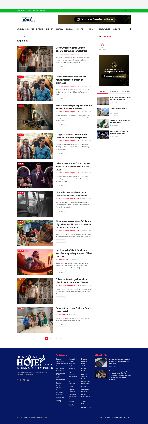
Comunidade (72, 394)
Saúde (58, 377)
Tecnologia (72, 368)
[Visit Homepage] (28, 19)
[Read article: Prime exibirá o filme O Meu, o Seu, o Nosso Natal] (35, 320)
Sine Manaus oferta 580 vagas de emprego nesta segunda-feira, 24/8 (119, 361)
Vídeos (71, 386)
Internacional (72, 396)
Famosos (58, 390)
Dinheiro (71, 361)
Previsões (72, 383)
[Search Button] (130, 29)
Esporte (80, 29)
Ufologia (83, 404)
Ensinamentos (73, 376)
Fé (69, 381)
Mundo (83, 371)
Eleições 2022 (85, 381)
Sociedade (90, 29)
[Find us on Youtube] (28, 380)
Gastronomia (59, 392)
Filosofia (58, 366)
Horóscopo (59, 395)
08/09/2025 (84, 198)
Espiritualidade (104, 29)
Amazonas (72, 391)
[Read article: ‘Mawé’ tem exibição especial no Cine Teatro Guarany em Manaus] (35, 117)
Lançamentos (60, 397)
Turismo (83, 401)
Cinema (20, 77)
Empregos (72, 363)
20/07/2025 (84, 230)
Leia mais (61, 66)
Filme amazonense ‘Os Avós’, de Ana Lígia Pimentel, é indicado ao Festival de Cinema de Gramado (73, 224)
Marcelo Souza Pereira (60, 374)
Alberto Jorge (60, 361)
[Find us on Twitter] (125, 11)
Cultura (59, 29)
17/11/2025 (84, 173)
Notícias (39, 29)
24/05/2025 (84, 285)
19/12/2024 (73, 314)
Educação (84, 391)
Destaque (59, 401)
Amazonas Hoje (63, 259)
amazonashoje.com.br (25, 29)
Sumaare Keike (60, 379)
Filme (28, 36)
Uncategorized (86, 407)
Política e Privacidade (33, 10)
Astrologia (72, 374)
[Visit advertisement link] (94, 19)
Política (49, 29)
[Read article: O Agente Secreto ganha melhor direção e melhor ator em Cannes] (35, 291)
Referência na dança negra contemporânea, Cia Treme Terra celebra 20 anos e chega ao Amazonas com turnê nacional (120, 375)
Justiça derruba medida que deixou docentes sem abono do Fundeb (120, 111)
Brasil (83, 363)
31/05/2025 (73, 259)
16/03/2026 (84, 54)
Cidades (83, 366)
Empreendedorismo (62, 363)
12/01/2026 (84, 141)
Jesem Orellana (60, 371)
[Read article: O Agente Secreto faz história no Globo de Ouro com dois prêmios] (35, 146)
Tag (24, 36)
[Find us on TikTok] (130, 11)
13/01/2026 (84, 112)
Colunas (116, 29)
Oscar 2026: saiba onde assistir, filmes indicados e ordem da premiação (71, 79)
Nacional (71, 401)
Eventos (58, 387)
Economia (69, 29)
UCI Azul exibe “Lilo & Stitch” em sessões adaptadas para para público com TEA (74, 253)
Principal (19, 36)
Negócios (71, 366)
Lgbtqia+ (83, 394)
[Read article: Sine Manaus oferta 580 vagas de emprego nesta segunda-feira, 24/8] (101, 362)
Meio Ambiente (85, 396)
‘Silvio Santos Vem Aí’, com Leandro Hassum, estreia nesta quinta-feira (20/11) (73, 166)
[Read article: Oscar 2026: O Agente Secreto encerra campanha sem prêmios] (35, 59)
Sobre (18, 10)
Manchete (72, 405)
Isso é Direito (60, 368)
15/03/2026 (84, 86)
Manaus (71, 399)
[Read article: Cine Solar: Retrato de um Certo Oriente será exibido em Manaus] (35, 204)
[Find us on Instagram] (128, 11)
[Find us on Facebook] (17, 380)
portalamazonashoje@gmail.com (68, 54)
